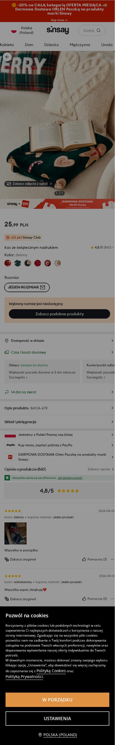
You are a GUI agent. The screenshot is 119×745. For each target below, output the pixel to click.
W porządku (57, 700)
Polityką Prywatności (24, 676)
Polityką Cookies (51, 670)
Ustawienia (57, 718)
